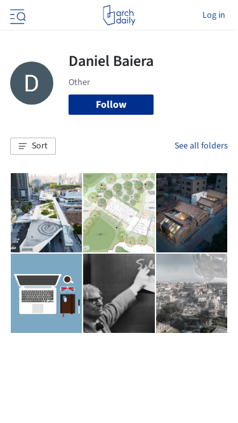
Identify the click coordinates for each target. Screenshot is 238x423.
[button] (33, 146)
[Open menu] (16, 15)
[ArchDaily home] (119, 15)
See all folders (201, 146)
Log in (213, 15)
